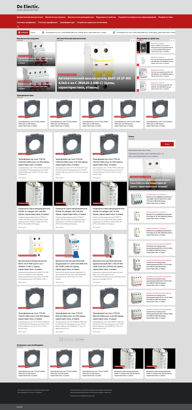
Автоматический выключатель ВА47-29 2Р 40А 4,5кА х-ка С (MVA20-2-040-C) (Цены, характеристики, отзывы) (94, 83)
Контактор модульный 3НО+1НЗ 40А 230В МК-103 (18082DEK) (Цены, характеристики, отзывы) (162, 62)
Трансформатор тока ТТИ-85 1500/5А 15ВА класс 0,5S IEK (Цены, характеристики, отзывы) (56, 32)
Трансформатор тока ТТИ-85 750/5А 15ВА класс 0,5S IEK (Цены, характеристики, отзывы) (127, 124)
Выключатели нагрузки (55, 17)
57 (77, 339)
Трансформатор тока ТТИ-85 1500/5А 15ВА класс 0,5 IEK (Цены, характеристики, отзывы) (31, 124)
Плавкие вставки (165, 17)
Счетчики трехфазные (26, 22)
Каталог (20, 407)
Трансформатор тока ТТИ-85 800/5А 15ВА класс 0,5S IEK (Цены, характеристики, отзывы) (108, 316)
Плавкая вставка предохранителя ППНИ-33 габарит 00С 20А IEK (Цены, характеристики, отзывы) (34, 211)
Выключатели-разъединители (81, 17)
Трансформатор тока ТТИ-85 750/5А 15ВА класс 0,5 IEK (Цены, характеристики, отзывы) (126, 32)
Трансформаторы (67, 22)
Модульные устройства (106, 17)
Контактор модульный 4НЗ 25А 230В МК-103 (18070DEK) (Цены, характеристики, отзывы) (161, 74)
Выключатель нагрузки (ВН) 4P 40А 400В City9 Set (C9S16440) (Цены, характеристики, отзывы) (35, 86)
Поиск (131, 136)
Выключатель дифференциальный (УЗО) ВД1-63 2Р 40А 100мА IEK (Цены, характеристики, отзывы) (159, 233)
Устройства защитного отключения (92, 22)
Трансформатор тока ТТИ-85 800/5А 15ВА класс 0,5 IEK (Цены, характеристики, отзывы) (159, 124)
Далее (82, 339)
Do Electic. (28, 6)
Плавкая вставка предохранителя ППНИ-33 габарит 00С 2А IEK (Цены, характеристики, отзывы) (108, 211)
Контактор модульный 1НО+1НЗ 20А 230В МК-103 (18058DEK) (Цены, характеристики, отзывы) (162, 49)
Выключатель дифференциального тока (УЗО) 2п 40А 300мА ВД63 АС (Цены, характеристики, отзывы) (150, 183)
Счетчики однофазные (47, 22)
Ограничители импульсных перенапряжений (137, 17)
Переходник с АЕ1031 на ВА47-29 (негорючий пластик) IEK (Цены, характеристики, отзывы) (162, 87)
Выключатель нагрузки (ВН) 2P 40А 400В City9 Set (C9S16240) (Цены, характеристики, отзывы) (35, 60)
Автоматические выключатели (30, 17)
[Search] (18, 26)
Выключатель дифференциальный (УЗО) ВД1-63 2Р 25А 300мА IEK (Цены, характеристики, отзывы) (159, 216)
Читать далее (22, 178)
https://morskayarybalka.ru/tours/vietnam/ (143, 156)
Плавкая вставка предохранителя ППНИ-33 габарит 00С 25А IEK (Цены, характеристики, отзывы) (71, 211)
